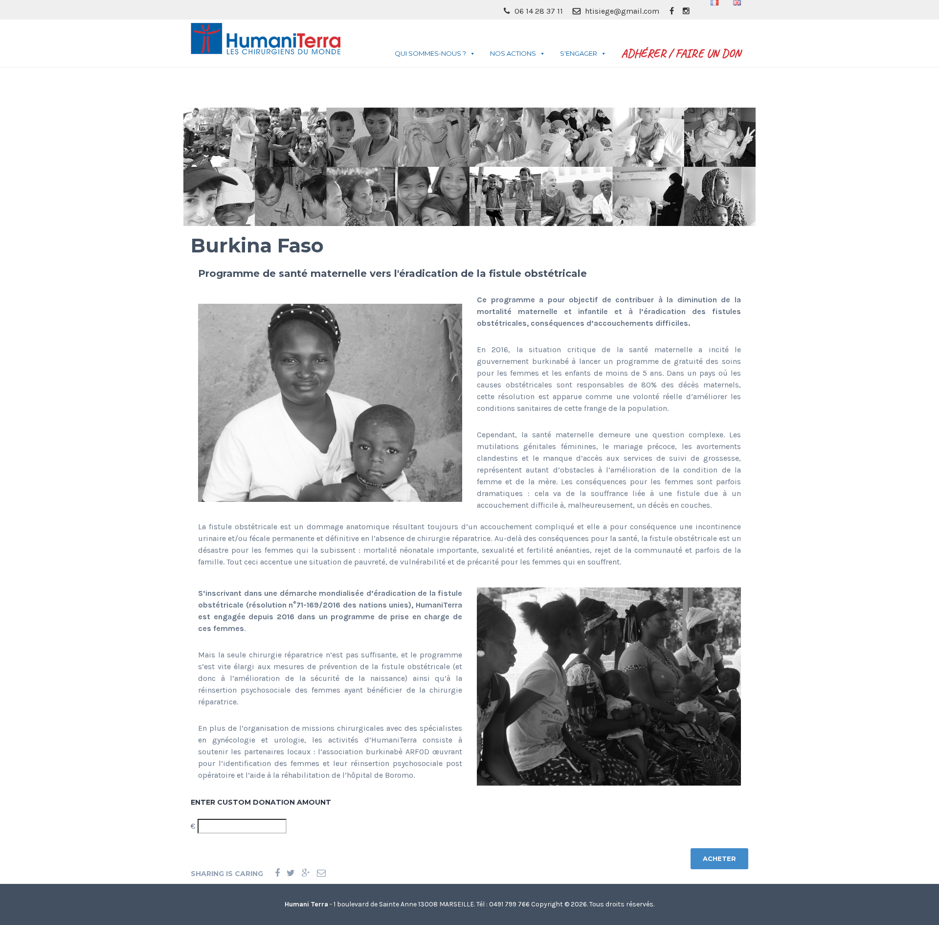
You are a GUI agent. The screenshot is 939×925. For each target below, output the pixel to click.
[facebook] (671, 11)
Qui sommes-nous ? (430, 53)
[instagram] (686, 11)
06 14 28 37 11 (538, 11)
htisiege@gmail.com (621, 11)
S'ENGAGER (578, 53)
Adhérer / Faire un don (681, 53)
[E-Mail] (321, 873)
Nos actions (513, 53)
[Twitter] (291, 873)
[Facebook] (277, 873)
